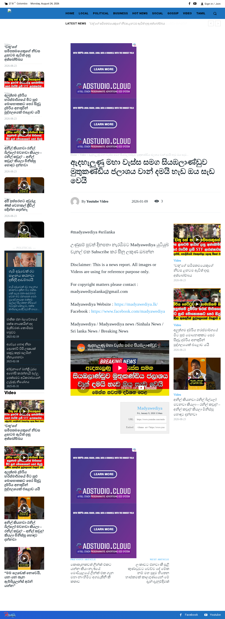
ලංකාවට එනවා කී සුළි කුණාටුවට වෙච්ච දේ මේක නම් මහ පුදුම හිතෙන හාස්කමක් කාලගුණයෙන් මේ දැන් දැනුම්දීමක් (147, 573)
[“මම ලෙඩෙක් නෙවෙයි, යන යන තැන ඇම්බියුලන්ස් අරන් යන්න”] (24, 558)
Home (74, 154)
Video (10, 392)
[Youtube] (195, 3)
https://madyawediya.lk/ (136, 304)
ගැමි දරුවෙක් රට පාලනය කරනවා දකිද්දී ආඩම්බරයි (21, 275)
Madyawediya (149, 408)
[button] (215, 13)
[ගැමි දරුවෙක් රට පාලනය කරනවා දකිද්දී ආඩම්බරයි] (24, 260)
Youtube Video (97, 201)
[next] (218, 23)
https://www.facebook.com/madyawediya (128, 311)
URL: (131, 419)
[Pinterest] (57, 68)
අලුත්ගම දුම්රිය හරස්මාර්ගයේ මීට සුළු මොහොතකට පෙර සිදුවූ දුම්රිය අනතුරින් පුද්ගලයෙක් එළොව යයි (22, 103)
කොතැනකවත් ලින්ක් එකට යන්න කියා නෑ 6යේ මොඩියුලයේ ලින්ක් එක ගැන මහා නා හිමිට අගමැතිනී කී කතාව (92, 573)
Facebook (191, 614)
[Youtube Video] (76, 201)
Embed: (130, 427)
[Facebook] (189, 3)
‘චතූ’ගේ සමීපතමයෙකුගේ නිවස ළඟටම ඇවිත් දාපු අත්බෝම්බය (194, 270)
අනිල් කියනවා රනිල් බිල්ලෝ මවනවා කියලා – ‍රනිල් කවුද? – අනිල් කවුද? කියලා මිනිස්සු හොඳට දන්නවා (23, 156)
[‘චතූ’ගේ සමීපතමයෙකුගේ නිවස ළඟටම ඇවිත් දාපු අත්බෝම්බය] (24, 79)
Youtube (215, 614)
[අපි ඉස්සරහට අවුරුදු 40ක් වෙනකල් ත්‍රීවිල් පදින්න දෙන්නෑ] (24, 229)
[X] (57, 58)
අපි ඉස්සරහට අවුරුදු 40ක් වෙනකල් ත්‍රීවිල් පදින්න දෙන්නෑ (19, 205)
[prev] (211, 23)
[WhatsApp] (57, 78)
